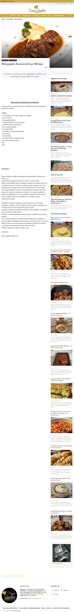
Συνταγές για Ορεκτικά (55, 401)
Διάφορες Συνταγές (55, 197)
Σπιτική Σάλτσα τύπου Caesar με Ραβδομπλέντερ (61, 121)
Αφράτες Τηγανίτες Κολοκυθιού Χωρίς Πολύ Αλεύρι (60, 379)
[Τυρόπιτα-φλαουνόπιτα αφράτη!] (61, 86)
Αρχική (3, 19)
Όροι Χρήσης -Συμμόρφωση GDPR (29, 608)
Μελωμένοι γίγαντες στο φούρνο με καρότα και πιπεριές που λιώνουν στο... (61, 413)
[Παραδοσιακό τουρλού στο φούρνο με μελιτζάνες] (61, 523)
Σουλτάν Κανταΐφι (57, 175)
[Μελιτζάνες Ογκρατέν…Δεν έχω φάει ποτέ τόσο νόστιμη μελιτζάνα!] (61, 137)
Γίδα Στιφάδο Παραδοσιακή (59, 282)
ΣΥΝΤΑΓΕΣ (12, 15)
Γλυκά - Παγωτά (54, 173)
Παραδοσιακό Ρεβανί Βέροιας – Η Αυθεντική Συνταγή (61, 347)
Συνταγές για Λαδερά (55, 145)
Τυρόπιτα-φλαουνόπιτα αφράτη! (61, 96)
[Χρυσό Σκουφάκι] (37, 9)
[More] (36, 245)
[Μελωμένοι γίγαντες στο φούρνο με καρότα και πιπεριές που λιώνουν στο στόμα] (61, 425)
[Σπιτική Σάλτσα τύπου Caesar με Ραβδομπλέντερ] (61, 111)
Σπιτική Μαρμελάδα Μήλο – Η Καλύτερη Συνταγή (60, 314)
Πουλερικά (53, 271)
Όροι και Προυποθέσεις (10, 608)
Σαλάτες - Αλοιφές (55, 118)
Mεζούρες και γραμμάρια (61, 608)
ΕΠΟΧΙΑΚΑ (43, 15)
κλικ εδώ (30, 74)
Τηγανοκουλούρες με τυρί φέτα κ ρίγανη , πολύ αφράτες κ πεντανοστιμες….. (61, 201)
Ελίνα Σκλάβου (54, 302)
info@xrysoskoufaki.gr (34, 598)
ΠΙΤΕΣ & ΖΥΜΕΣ (27, 15)
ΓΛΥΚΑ (19, 15)
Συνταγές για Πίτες (55, 94)
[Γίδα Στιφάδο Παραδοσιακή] (61, 293)
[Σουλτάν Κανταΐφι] (61, 165)
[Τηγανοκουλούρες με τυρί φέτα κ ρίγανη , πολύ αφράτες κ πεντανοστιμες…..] (61, 190)
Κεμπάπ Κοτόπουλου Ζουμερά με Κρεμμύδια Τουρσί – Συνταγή (61, 251)
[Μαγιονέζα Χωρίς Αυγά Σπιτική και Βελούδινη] (61, 490)
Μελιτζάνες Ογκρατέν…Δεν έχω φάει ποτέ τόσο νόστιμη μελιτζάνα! (61, 148)
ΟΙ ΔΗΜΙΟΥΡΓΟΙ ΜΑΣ (58, 15)
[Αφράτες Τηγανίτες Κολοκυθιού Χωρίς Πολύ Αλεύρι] (61, 391)
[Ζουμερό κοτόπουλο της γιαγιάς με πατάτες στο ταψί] (61, 458)
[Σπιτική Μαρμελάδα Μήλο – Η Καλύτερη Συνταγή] (61, 325)
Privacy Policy (46, 608)
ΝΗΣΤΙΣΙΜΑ (36, 15)
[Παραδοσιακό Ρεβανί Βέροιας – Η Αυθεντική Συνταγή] (61, 358)
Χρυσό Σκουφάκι (7, 610)
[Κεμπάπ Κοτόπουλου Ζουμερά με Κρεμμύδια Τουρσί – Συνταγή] (61, 262)
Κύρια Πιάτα (10, 19)
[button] (70, 15)
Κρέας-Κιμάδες (12, 60)
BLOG (49, 15)
